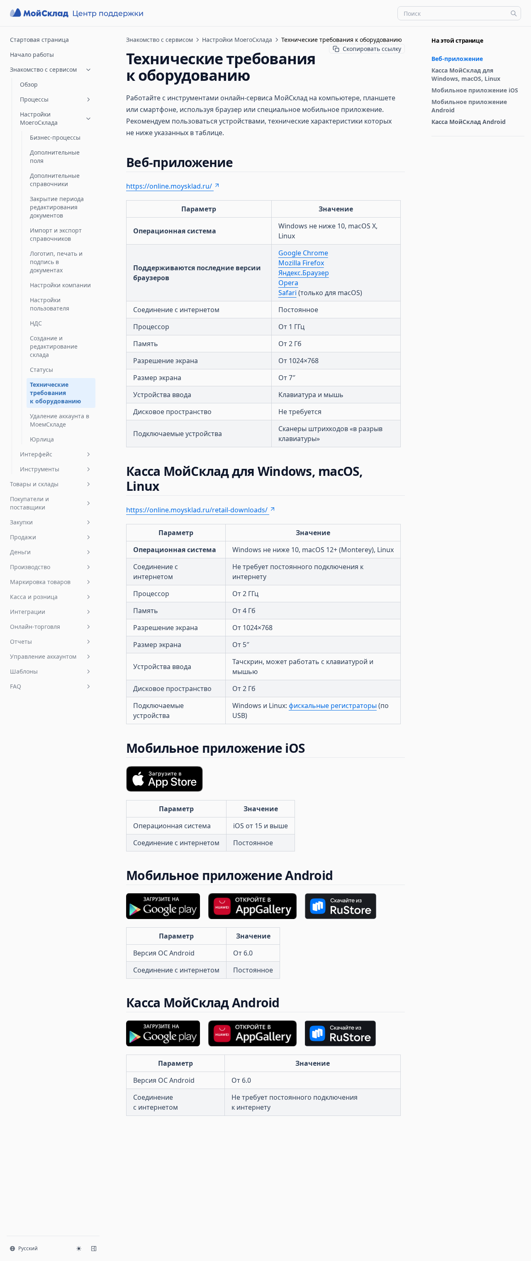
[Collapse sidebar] (94, 1248)
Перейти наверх (451, 146)
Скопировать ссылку (372, 49)
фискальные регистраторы (333, 705)
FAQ (15, 686)
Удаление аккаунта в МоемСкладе (59, 420)
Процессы (34, 99)
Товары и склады (34, 484)
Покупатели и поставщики (29, 503)
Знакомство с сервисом (43, 69)
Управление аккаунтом (43, 656)
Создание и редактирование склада (54, 346)
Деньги (20, 552)
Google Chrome (303, 252)
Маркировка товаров (40, 582)
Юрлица (42, 439)
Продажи (23, 537)
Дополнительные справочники (55, 180)
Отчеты (21, 641)
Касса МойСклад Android (468, 122)
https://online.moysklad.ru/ (169, 186)
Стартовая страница (39, 40)
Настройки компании (60, 285)
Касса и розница (34, 597)
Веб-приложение (457, 59)
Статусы (41, 369)
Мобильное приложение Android (469, 106)
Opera (288, 282)
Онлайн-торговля (35, 626)
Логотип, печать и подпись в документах (56, 262)
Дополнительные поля (55, 156)
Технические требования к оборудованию (55, 393)
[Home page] (77, 13)
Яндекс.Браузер (303, 272)
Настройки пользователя (49, 304)
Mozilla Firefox (301, 262)
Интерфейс (36, 454)
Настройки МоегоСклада (39, 118)
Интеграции (27, 612)
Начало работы (32, 54)
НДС (36, 323)
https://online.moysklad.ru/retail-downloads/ (197, 509)
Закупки (21, 522)
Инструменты (39, 469)
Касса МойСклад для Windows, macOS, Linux (465, 74)
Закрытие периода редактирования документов (57, 207)
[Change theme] (79, 1248)
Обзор (29, 84)
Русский (28, 1248)
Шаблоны (24, 671)
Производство (30, 567)
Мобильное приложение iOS (474, 90)
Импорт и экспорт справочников (56, 234)
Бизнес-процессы (55, 137)
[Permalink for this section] (240, 162)
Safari (287, 292)
